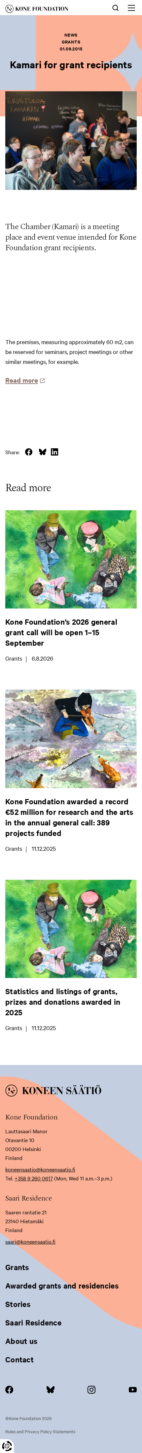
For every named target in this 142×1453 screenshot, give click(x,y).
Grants (17, 1267)
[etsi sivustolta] (115, 7)
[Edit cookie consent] (7, 1446)
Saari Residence (33, 1322)
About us (21, 1341)
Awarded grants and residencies (62, 1285)
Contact (19, 1359)
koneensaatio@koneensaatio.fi (40, 1169)
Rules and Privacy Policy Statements (40, 1431)
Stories (17, 1304)
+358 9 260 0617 (34, 1178)
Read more (23, 379)
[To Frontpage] (71, 1091)
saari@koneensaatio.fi (30, 1241)
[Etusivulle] (47, 10)
